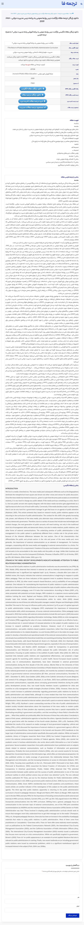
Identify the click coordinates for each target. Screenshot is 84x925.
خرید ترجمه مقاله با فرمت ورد (31, 101)
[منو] (3, 4)
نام (78, 897)
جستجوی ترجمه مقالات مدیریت (31, 107)
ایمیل (78, 906)
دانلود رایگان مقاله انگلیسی (31, 88)
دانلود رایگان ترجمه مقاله (31, 95)
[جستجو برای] (81, 4)
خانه (71, 14)
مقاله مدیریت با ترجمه (63, 14)
